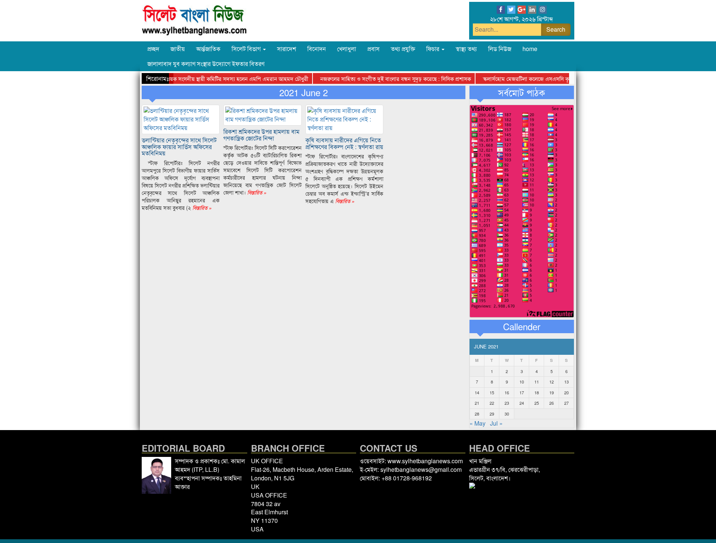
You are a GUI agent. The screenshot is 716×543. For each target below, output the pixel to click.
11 (536, 382)
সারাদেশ (286, 48)
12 (551, 382)
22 (492, 403)
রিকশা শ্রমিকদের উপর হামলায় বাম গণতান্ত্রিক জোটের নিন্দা (261, 134)
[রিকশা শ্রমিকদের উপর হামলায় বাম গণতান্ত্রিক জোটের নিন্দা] (262, 114)
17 (521, 392)
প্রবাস (373, 48)
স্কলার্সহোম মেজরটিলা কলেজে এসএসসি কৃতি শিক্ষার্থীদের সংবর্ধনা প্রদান (546, 78)
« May (478, 423)
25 (536, 403)
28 (477, 414)
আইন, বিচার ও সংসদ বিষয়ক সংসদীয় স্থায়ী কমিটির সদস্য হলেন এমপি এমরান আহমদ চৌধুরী (203, 78)
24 (521, 403)
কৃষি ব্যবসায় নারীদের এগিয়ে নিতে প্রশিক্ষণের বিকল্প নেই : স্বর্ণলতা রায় (344, 143)
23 (507, 403)
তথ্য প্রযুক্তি (403, 48)
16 (507, 392)
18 (536, 392)
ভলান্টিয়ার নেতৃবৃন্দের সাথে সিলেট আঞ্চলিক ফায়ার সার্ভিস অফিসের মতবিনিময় (179, 146)
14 (477, 392)
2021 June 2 (303, 92)
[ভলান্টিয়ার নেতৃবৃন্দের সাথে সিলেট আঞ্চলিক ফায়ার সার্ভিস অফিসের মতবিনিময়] (181, 118)
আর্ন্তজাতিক (208, 48)
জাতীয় (177, 48)
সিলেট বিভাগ (247, 48)
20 (566, 392)
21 (477, 403)
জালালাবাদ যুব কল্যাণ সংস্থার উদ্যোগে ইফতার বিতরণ (205, 63)
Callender (521, 326)
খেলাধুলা (346, 48)
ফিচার (433, 48)
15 (492, 392)
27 (566, 403)
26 (551, 403)
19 (551, 392)
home (529, 48)
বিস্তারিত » (201, 207)
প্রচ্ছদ (153, 48)
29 (492, 414)
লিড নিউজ (499, 48)
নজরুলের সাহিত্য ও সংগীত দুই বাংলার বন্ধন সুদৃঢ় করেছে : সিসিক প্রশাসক (386, 78)
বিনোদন (316, 48)
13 (566, 382)
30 (507, 414)
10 (521, 382)
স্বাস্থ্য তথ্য (466, 48)
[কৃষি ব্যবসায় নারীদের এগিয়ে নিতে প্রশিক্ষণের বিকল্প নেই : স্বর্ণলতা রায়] (344, 118)
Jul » (496, 423)
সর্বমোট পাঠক (521, 92)
